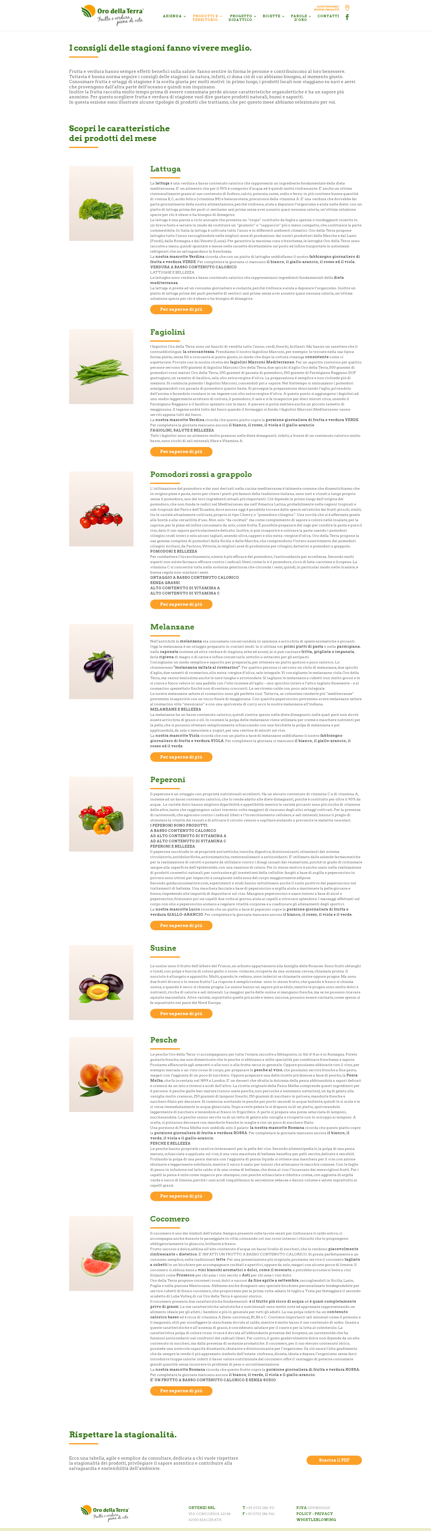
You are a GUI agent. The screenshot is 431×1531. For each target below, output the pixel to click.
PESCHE (163, 1040)
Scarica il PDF (334, 1460)
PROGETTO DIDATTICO (240, 18)
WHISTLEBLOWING (316, 1520)
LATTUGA (165, 169)
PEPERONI (167, 780)
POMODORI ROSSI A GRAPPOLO (201, 474)
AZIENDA (172, 16)
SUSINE (163, 948)
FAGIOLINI (167, 332)
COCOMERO (170, 1219)
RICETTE (271, 16)
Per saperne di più (181, 309)
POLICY (304, 1514)
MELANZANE (172, 627)
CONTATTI (328, 16)
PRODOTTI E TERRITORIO (205, 18)
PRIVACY (324, 1514)
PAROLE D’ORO (299, 18)
